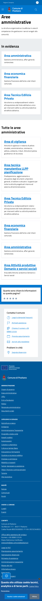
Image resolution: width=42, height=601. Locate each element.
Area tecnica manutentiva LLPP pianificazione (16, 168)
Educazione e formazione (10, 451)
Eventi (3, 512)
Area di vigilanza (15, 141)
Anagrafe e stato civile (9, 434)
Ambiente (5, 426)
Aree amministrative (8, 393)
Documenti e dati (7, 411)
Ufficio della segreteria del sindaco (14, 534)
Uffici (3, 396)
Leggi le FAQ (6, 547)
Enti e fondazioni (7, 400)
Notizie (3, 489)
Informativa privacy (8, 569)
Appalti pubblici (7, 437)
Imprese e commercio (9, 459)
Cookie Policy (34, 586)
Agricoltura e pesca (8, 423)
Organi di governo (7, 389)
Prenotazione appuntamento (12, 551)
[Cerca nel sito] (36, 9)
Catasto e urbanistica (9, 444)
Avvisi (3, 496)
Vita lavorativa (6, 476)
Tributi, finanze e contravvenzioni (13, 469)
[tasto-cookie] (6, 576)
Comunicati (5, 492)
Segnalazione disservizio (10, 554)
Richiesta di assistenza (9, 558)
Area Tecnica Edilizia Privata (17, 200)
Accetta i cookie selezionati (16, 596)
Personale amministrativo (10, 407)
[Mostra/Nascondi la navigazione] (2, 9)
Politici (3, 403)
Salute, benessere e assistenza (12, 466)
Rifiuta (34, 596)
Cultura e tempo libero (9, 448)
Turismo (4, 473)
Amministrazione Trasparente (12, 430)
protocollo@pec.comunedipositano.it (14, 542)
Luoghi (3, 508)
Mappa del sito (6, 565)
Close (39, 579)
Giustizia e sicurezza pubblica (12, 455)
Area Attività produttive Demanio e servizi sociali (20, 266)
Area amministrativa (17, 247)
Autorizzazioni (6, 441)
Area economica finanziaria (14, 227)
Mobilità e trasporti (8, 462)
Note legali (5, 572)
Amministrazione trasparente (12, 562)
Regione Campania (8, 3)
